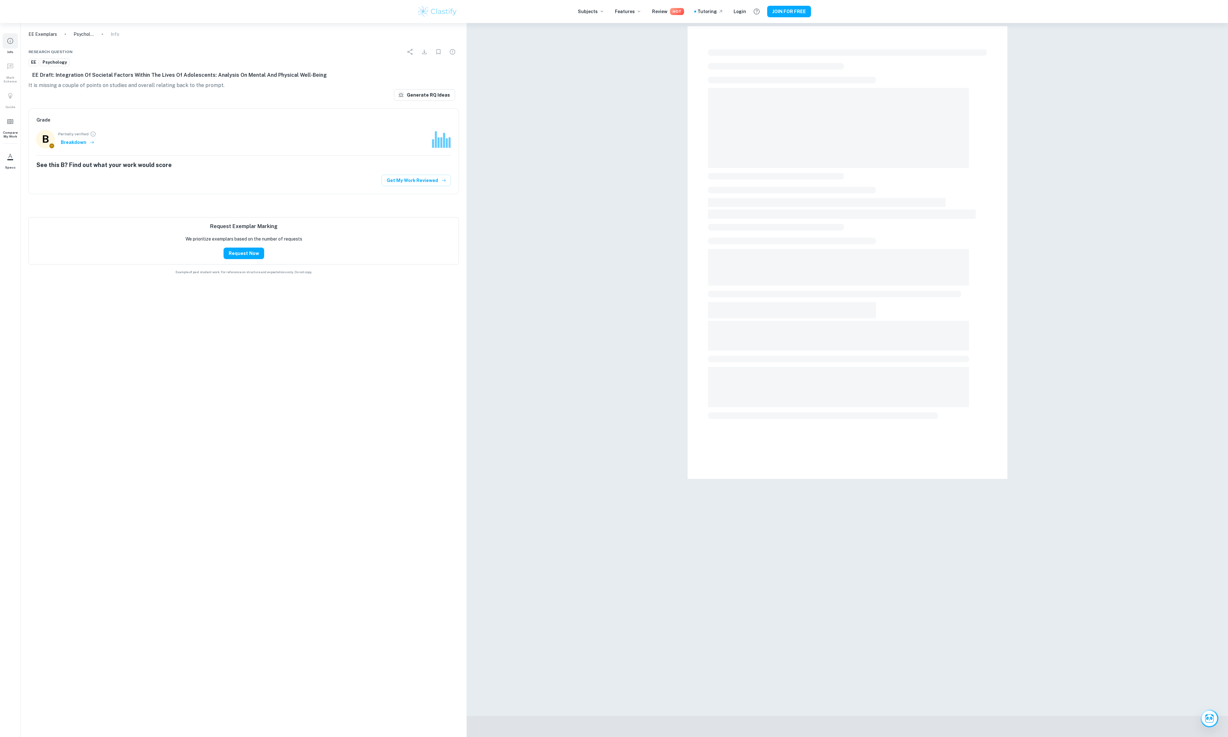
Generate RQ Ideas (428, 95)
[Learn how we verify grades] (93, 134)
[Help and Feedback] (756, 11)
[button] (10, 43)
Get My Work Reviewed (412, 180)
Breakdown (73, 142)
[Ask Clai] (1209, 718)
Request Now (244, 253)
